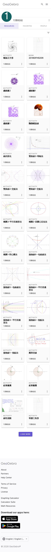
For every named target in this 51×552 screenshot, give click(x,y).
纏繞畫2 (7, 90)
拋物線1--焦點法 (10, 352)
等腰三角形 (34, 418)
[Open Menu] (46, 4)
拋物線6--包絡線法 (37, 254)
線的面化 (7, 156)
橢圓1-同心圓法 (10, 254)
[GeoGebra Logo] (10, 4)
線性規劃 (7, 418)
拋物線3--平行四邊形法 (12, 321)
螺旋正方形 (8, 58)
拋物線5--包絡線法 (12, 287)
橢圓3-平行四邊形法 (12, 221)
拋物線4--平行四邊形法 (37, 288)
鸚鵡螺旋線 (34, 123)
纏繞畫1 (32, 90)
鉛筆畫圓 (7, 385)
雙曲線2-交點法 (10, 189)
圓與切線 (33, 352)
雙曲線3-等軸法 (36, 156)
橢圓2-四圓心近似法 (38, 221)
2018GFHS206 (36, 58)
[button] (25, 434)
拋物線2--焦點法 (36, 320)
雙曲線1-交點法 (36, 189)
